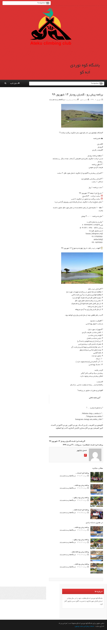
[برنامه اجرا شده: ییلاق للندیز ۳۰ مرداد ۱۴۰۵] (96, 477)
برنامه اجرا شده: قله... (81, 509)
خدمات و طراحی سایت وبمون (84, 626)
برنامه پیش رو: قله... (81, 485)
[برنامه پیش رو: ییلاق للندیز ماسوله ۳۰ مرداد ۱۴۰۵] (96, 501)
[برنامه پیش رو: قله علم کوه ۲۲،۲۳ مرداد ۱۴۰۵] (96, 556)
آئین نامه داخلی (94, 397)
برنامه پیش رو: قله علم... (80, 551)
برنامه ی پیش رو (71, 99)
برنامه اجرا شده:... (82, 473)
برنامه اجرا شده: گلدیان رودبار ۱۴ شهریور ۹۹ (66, 441)
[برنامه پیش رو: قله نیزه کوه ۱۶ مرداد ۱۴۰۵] (96, 568)
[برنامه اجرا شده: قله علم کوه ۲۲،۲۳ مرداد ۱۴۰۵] (96, 514)
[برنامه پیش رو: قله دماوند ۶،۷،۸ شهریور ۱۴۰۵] (96, 489)
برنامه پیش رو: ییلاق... (80, 497)
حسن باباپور (83, 99)
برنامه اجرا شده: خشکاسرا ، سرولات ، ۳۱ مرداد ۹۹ (83, 444)
